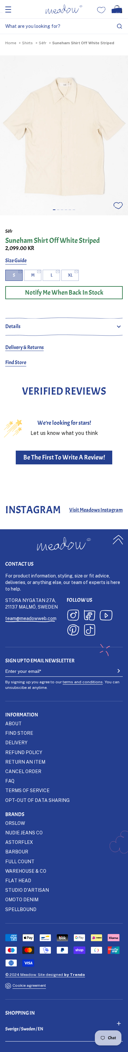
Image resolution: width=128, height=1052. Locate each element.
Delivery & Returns (24, 347)
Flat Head (18, 880)
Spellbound (20, 909)
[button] (54, 209)
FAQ (9, 781)
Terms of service (27, 790)
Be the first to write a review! (64, 457)
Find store (19, 733)
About (13, 723)
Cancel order (23, 771)
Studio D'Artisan (27, 890)
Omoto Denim (21, 899)
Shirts (27, 42)
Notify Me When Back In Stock (64, 292)
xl (70, 275)
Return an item (25, 762)
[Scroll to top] (118, 540)
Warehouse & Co (25, 871)
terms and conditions (83, 681)
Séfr (42, 42)
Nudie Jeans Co (24, 832)
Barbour (16, 851)
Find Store (15, 362)
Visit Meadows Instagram (96, 510)
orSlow (15, 823)
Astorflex (19, 842)
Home (10, 42)
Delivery (16, 742)
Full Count (19, 861)
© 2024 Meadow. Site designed (45, 974)
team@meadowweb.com (30, 618)
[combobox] (64, 26)
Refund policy (23, 752)
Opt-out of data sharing (37, 800)
